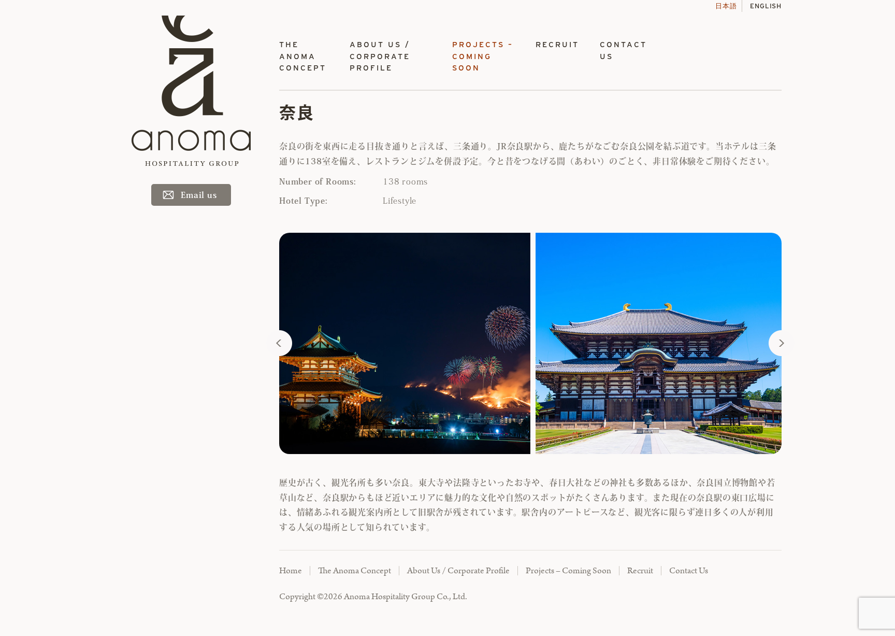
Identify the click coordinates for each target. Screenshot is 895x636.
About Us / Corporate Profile (380, 56)
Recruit (557, 44)
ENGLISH (766, 6)
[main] (530, 320)
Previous (279, 343)
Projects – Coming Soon (482, 56)
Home (290, 570)
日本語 (726, 6)
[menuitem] (304, 56)
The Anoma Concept (302, 56)
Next (782, 343)
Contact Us (623, 50)
